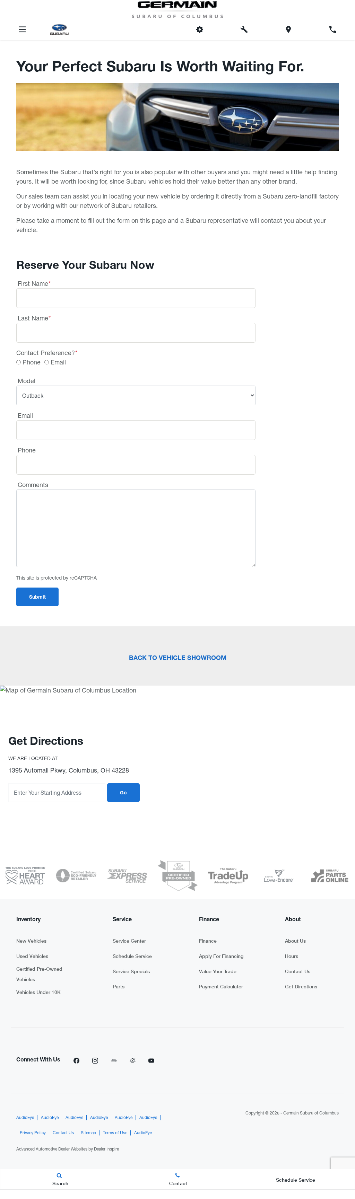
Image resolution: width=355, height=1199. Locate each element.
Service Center (129, 941)
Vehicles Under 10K (38, 992)
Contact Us (297, 971)
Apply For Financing (221, 956)
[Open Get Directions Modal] (288, 29)
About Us (295, 941)
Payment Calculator (221, 986)
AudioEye (25, 1117)
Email (58, 362)
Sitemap (88, 1132)
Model (26, 381)
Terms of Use (115, 1132)
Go (123, 793)
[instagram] (95, 1060)
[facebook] (76, 1060)
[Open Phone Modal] (333, 29)
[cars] (113, 1060)
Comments (33, 484)
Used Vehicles (32, 956)
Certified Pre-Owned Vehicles (39, 974)
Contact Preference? (46, 352)
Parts (118, 986)
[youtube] (151, 1060)
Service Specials (131, 971)
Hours (291, 956)
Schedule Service (132, 956)
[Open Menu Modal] (22, 29)
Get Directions (301, 986)
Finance (208, 941)
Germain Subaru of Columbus (311, 1113)
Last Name (34, 318)
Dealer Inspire (106, 1149)
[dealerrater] (132, 1060)
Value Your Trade (217, 971)
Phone (32, 362)
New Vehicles (31, 941)
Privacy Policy (33, 1132)
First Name (34, 283)
